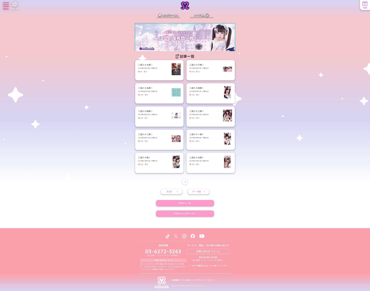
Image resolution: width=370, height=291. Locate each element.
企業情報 (175, 280)
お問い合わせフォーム (208, 251)
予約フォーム (202, 265)
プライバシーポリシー (206, 280)
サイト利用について (188, 280)
